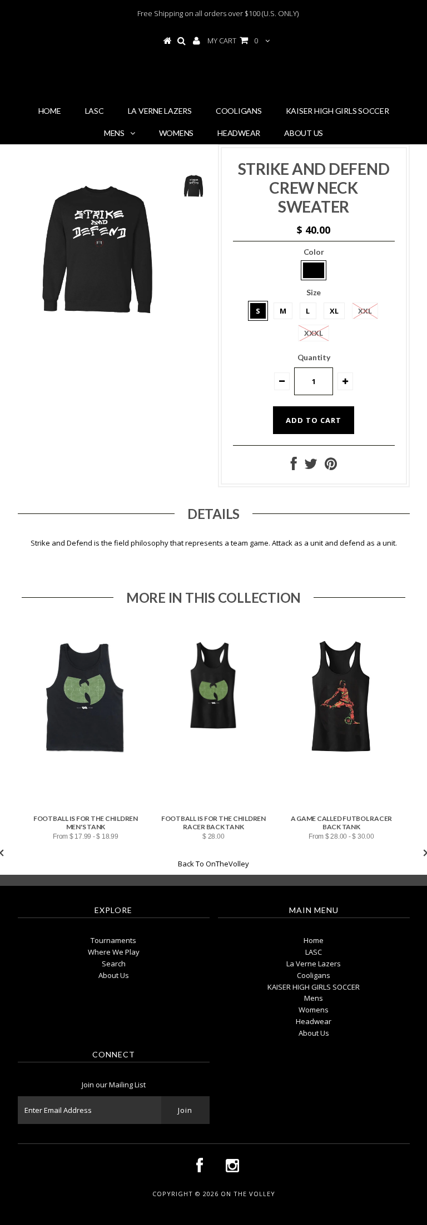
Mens (114, 133)
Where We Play (114, 952)
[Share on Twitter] (310, 466)
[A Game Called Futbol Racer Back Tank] (341, 765)
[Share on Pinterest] (331, 466)
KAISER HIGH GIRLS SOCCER (337, 110)
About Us (303, 133)
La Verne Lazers (160, 110)
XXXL (313, 333)
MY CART (232, 41)
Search (114, 964)
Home (49, 110)
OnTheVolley (227, 864)
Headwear (238, 133)
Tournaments (113, 940)
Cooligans (239, 110)
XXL (365, 311)
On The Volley (218, 77)
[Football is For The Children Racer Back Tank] (213, 743)
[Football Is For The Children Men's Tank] (85, 765)
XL (334, 311)
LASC (94, 110)
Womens (176, 133)
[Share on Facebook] (294, 466)
